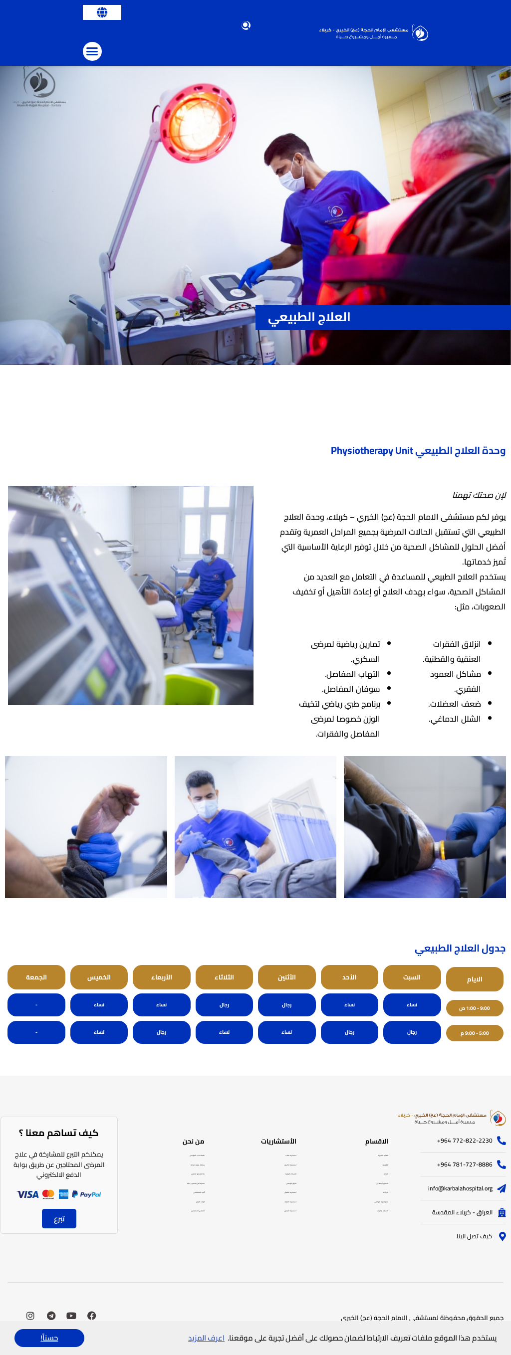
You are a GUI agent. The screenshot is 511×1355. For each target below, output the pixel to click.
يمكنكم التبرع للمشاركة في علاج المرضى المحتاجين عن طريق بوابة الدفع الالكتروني (59, 1164)
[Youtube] (71, 1316)
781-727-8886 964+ (465, 1164)
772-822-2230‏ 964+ (465, 1141)
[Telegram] (51, 1316)
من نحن (194, 1141)
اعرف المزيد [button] (206, 1338)
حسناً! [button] (49, 1338)
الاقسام (376, 1141)
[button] (102, 12)
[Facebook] (92, 1316)
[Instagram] (30, 1316)
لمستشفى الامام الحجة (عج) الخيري (390, 1318)
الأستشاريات (278, 1141)
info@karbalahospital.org (460, 1188)
